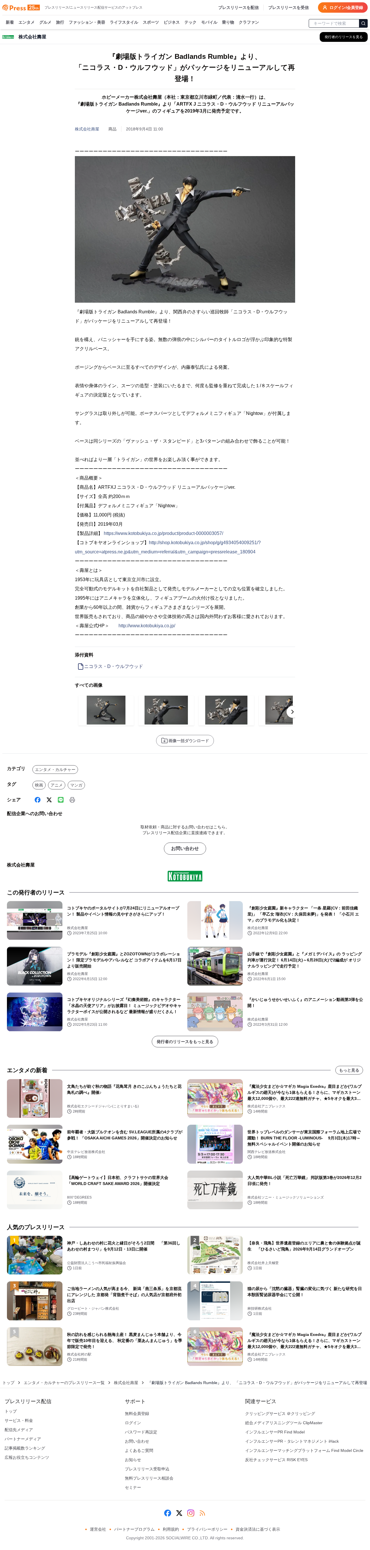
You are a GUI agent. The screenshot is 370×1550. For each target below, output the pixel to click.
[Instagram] (190, 1513)
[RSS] (202, 1513)
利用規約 (171, 1529)
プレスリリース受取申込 (147, 1469)
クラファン (249, 22)
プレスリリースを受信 (288, 7)
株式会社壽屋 (87, 129)
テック (190, 22)
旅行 (60, 22)
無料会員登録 (137, 1413)
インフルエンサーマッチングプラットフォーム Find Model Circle (304, 1450)
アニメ (57, 785)
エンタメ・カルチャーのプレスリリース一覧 (64, 1382)
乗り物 (228, 22)
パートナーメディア (23, 1439)
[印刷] (72, 800)
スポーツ (151, 22)
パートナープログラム (134, 1529)
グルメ (45, 22)
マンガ (76, 785)
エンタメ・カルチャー (55, 769)
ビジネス (172, 22)
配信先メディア (19, 1429)
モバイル (209, 22)
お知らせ (133, 1459)
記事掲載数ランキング (25, 1448)
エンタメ (26, 22)
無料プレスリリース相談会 (149, 1478)
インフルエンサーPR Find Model (275, 1432)
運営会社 (98, 1529)
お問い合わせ (185, 848)
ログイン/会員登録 (346, 7)
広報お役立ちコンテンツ (27, 1457)
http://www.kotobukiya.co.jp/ (147, 625)
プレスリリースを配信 (238, 7)
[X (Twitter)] (49, 800)
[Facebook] (37, 800)
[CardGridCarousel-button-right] (292, 712)
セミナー (133, 1487)
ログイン (133, 1422)
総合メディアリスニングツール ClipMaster (284, 1422)
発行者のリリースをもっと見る (185, 1041)
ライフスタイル (124, 22)
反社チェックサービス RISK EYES (276, 1459)
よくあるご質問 (139, 1450)
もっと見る (349, 1070)
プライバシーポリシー (207, 1529)
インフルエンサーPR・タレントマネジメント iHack (292, 1441)
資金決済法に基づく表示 (258, 1529)
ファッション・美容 (87, 22)
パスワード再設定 (141, 1432)
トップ (8, 1382)
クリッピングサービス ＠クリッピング (280, 1413)
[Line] (61, 800)
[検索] (363, 23)
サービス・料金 (19, 1420)
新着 (10, 22)
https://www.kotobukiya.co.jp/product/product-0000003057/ (163, 533)
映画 (39, 785)
